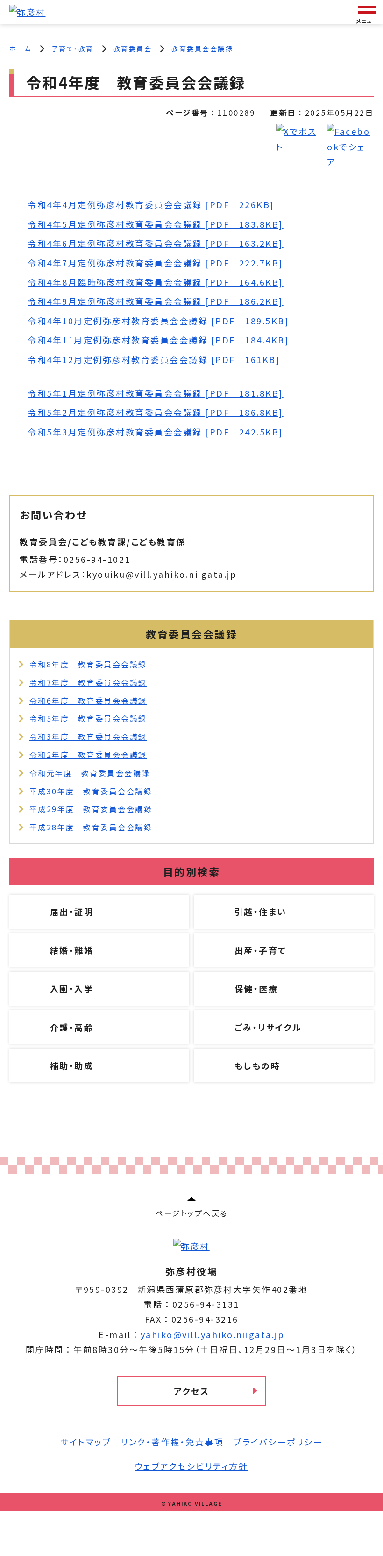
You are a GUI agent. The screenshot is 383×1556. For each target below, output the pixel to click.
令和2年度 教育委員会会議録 (88, 754)
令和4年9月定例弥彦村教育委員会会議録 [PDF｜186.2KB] (156, 301)
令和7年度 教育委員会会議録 (88, 682)
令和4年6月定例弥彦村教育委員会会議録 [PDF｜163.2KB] (156, 243)
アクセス (191, 1391)
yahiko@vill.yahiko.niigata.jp (213, 1334)
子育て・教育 (72, 48)
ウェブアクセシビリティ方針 (191, 1466)
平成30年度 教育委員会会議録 (91, 791)
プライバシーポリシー (278, 1442)
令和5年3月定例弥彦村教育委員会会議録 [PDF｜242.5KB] (156, 432)
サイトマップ (85, 1442)
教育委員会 (132, 48)
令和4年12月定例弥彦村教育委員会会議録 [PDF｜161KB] (154, 359)
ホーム (20, 48)
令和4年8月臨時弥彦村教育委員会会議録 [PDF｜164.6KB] (156, 282)
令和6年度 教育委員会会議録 (88, 700)
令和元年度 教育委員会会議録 (89, 772)
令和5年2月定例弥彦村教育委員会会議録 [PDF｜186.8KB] (156, 412)
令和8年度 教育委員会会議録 (88, 664)
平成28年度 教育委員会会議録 (91, 827)
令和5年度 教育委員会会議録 (88, 718)
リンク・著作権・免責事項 (172, 1442)
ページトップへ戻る (191, 1213)
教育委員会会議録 (202, 48)
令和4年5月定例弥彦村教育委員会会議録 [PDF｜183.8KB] (156, 224)
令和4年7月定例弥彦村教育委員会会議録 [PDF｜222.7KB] (156, 263)
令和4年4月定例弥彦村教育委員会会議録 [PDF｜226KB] (151, 204)
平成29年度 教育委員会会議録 (91, 808)
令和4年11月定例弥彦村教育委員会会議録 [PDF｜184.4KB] (158, 340)
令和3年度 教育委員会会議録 (88, 736)
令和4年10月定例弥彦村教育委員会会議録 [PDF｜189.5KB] (158, 321)
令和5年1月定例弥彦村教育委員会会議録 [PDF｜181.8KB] (156, 393)
